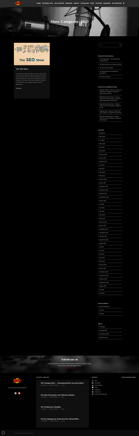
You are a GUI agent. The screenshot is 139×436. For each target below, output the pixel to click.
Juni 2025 (102, 140)
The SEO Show (22, 69)
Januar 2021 (103, 268)
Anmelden (102, 327)
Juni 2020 (102, 293)
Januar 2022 (103, 225)
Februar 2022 (103, 222)
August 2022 (103, 200)
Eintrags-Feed (103, 330)
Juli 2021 (102, 247)
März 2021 (102, 261)
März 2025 (102, 144)
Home (39, 3)
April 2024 (102, 151)
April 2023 (102, 172)
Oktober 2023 (103, 161)
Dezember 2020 (104, 272)
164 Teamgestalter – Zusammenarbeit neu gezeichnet (62, 383)
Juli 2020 (102, 289)
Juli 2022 (102, 204)
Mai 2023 (102, 168)
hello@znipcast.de (69, 368)
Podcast (102, 310)
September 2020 (104, 282)
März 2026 (102, 136)
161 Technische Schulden (106, 68)
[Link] (15, 393)
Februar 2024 (103, 154)
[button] (3, 433)
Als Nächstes (117, 3)
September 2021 (104, 240)
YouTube (99, 3)
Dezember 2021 (104, 229)
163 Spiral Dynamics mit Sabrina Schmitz (111, 64)
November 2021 (104, 232)
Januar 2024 (103, 158)
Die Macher (85, 3)
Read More (19, 88)
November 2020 (104, 275)
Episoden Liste (47, 3)
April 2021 (102, 257)
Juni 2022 (102, 208)
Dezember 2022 (104, 186)
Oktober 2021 (103, 236)
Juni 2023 (102, 165)
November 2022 (104, 190)
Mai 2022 (102, 211)
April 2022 (102, 215)
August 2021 (103, 243)
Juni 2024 (102, 147)
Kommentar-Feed (104, 334)
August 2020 (103, 286)
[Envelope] (19, 393)
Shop (92, 3)
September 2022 (104, 197)
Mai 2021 (102, 254)
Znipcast (102, 313)
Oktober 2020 (103, 279)
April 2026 (102, 133)
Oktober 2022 (103, 193)
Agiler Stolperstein (105, 306)
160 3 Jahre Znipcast (105, 76)
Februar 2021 (103, 264)
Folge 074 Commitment (115, 113)
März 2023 (102, 176)
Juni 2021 (102, 250)
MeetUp (76, 3)
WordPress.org (104, 337)
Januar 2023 (103, 183)
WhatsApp (107, 3)
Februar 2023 (103, 179)
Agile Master (59, 3)
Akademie (68, 3)
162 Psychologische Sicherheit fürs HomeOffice (60, 419)
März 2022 (102, 218)
